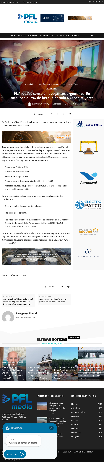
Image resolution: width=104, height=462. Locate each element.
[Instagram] (96, 2)
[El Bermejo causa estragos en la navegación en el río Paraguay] (42, 406)
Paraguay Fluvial (41, 104)
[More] (68, 286)
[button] (92, 35)
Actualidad (29, 84)
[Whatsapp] (90, 2)
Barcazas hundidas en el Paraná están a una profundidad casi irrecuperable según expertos (18, 301)
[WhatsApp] (69, 114)
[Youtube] (102, 2)
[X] (57, 114)
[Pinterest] (63, 114)
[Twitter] (99, 2)
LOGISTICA (67, 452)
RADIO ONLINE (79, 452)
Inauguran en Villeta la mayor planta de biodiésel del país (53, 300)
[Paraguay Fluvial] (30, 104)
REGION (90, 452)
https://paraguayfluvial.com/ (25, 317)
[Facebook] (93, 2)
